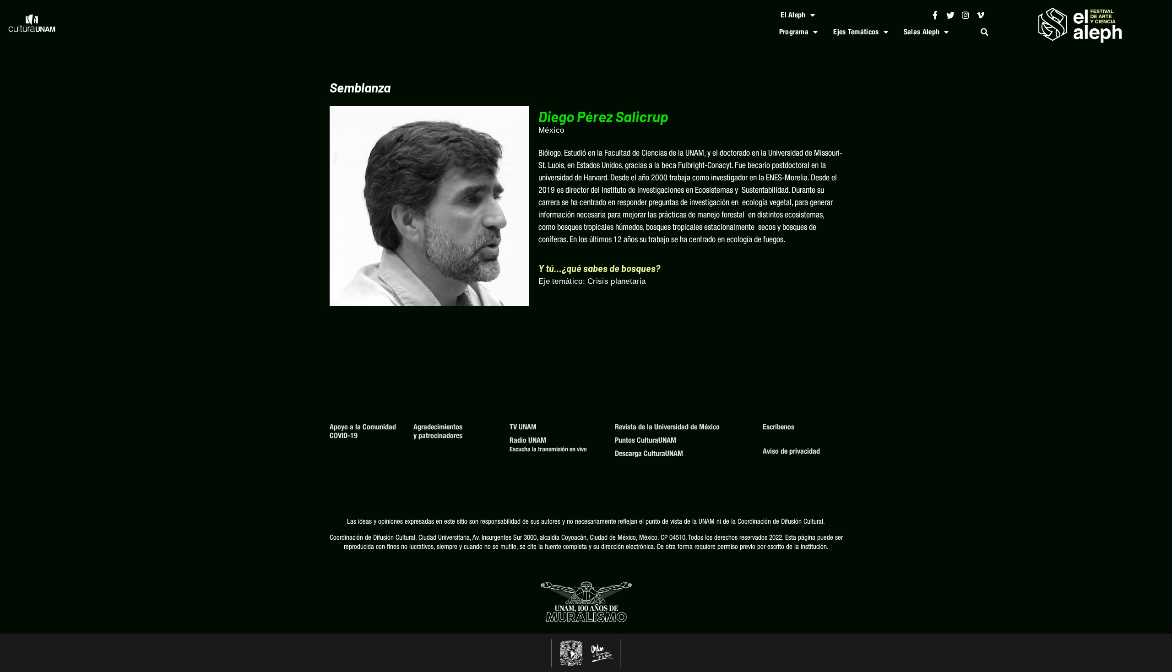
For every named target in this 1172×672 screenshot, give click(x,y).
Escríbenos (778, 427)
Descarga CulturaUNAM (649, 453)
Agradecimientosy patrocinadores (437, 431)
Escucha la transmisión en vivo (548, 449)
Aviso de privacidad (791, 451)
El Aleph (793, 15)
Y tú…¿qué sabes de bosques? (599, 268)
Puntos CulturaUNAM (645, 440)
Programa (793, 31)
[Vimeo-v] (981, 15)
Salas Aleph (921, 31)
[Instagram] (965, 15)
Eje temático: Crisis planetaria (592, 281)
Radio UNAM (528, 440)
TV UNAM (523, 427)
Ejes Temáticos (856, 31)
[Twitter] (950, 15)
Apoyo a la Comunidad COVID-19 (363, 431)
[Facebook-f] (935, 15)
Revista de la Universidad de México (667, 427)
